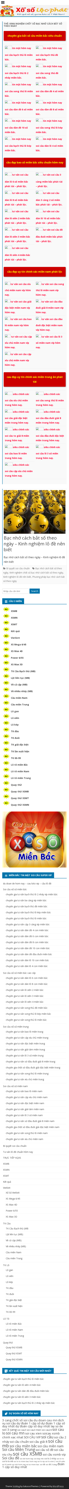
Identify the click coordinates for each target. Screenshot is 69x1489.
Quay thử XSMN (20, 804)
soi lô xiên (60, 1461)
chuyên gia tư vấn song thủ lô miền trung (27, 1073)
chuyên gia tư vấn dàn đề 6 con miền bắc (27, 936)
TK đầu (15, 731)
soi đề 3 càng (51, 1464)
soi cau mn (15, 1433)
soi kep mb (39, 1458)
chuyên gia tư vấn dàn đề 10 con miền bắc (28, 948)
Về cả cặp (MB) (19, 684)
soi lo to (60, 1458)
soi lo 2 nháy (50, 1458)
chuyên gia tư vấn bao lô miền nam (24, 1091)
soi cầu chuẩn (19, 1442)
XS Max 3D (17, 664)
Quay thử (16, 784)
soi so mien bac (32, 1464)
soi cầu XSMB (27, 1454)
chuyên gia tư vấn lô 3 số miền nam (24, 1115)
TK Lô (6, 1265)
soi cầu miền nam (51, 1446)
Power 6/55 (17, 657)
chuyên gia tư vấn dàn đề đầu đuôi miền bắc (29, 954)
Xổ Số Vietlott (13, 1192)
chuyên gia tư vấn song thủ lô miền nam (27, 1133)
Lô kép (15, 724)
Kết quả (15, 631)
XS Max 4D (17, 651)
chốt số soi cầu (22, 1420)
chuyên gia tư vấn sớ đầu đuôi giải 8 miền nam (30, 1121)
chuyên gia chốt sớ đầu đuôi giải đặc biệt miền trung (33, 1067)
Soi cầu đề (10, 1457)
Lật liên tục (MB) (20, 677)
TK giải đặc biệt (20, 744)
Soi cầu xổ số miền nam (15, 1086)
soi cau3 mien (34, 1429)
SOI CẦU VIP (32, 1437)
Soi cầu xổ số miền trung (16, 1026)
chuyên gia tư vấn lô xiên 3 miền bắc (24, 995)
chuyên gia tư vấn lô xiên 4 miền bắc (24, 1001)
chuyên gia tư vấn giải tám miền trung (25, 1049)
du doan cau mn (45, 1420)
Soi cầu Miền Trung (18, 1449)
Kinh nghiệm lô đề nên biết (17, 576)
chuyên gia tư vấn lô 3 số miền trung (24, 1055)
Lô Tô (6, 1318)
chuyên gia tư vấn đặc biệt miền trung (25, 1043)
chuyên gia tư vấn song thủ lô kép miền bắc (28, 1013)
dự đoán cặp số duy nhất (32, 1426)
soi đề (42, 1464)
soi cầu (47, 1437)
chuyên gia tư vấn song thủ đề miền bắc (26, 1007)
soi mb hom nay (19, 1464)
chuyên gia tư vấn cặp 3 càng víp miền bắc (28, 924)
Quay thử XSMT (20, 798)
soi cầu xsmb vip (54, 1454)
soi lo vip (41, 1461)
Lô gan (15, 711)
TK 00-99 (16, 758)
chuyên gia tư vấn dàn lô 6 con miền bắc (27, 977)
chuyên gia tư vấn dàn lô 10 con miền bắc (27, 960)
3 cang (7, 1420)
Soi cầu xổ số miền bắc (15, 889)
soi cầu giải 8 (38, 1442)
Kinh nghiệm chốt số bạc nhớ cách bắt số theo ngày (36, 572)
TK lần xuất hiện (20, 751)
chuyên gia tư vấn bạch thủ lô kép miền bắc (28, 912)
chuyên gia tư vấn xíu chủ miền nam (24, 1139)
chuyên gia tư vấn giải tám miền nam (25, 1109)
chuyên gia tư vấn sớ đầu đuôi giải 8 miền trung (30, 1061)
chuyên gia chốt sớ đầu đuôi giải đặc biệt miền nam (32, 1127)
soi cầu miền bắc (23, 1446)
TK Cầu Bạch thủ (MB (17, 1228)
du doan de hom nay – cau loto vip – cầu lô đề (27, 883)
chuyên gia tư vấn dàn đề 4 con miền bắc (27, 930)
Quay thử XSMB (20, 791)
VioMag (16, 1486)
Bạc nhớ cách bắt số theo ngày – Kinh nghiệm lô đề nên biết (34, 544)
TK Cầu (7, 1223)
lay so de (57, 1426)
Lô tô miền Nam (20, 771)
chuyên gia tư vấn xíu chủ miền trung (25, 1079)
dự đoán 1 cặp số (28, 1423)
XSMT (14, 624)
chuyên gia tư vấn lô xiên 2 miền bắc (24, 989)
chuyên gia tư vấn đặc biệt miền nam (25, 1103)
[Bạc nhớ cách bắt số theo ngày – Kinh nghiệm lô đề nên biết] (34, 512)
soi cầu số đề (44, 1450)
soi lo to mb (7, 1461)
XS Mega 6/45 (18, 644)
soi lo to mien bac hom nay (25, 1461)
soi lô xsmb (7, 1464)
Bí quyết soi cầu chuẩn (18, 568)
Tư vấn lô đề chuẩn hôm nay (18, 1151)
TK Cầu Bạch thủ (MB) (23, 671)
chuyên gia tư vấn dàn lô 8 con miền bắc (27, 983)
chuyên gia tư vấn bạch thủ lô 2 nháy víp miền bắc (32, 894)
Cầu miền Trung (20, 704)
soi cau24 (47, 1429)
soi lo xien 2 (50, 1461)
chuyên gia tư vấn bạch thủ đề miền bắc (26, 906)
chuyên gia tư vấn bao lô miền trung (24, 1031)
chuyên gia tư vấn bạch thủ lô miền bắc (26, 918)
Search (34, 591)
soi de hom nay (26, 1458)
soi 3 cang (9, 1429)
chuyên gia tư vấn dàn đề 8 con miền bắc (27, 942)
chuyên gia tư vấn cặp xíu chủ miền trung (27, 1037)
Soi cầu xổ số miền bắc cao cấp (19, 972)
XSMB (14, 611)
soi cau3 (21, 1429)
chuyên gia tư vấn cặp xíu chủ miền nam (26, 1097)
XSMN (14, 617)
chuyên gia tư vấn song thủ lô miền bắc (26, 1019)
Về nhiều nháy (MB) (22, 691)
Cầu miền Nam (19, 697)
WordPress (58, 1486)
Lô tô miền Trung (21, 778)
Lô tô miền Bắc (19, 764)
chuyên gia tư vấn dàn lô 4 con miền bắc (27, 966)
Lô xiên (15, 718)
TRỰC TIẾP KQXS (12, 1157)
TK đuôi (15, 737)
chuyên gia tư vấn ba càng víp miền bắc (26, 900)
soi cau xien (33, 1433)
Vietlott (15, 637)
